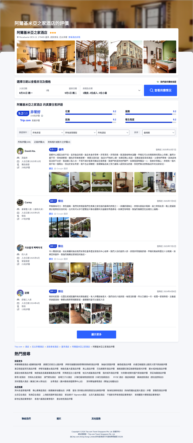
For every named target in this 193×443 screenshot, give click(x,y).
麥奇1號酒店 (20, 377)
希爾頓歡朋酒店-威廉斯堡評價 (28, 364)
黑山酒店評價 (89, 369)
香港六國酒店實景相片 (44, 399)
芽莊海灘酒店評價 (158, 373)
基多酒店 (65, 347)
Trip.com (18, 347)
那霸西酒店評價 (160, 390)
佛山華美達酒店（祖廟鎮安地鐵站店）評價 (51, 390)
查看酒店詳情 (74, 37)
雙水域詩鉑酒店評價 (158, 369)
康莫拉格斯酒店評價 (23, 373)
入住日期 (23, 88)
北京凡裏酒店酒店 (97, 395)
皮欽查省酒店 (52, 347)
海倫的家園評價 (108, 364)
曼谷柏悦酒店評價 (64, 399)
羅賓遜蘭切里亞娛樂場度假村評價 (132, 369)
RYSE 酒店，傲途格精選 (124, 377)
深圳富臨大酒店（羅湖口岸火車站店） (31, 381)
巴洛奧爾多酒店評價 (106, 369)
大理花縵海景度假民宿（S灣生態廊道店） (92, 377)
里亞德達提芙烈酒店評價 (25, 369)
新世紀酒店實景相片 (23, 399)
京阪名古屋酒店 (35, 377)
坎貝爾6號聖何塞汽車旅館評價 (134, 373)
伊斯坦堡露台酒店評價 (48, 369)
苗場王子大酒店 (65, 377)
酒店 (27, 347)
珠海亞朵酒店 (35, 395)
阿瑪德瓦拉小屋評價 (71, 373)
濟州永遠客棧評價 (22, 390)
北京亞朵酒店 (20, 395)
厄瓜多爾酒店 (38, 347)
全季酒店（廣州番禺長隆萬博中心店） (67, 381)
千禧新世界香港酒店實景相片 (120, 395)
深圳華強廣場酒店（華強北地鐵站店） (103, 381)
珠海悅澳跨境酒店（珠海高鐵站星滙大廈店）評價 (129, 390)
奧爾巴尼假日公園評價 (53, 364)
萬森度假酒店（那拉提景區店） (151, 377)
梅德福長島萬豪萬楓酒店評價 (47, 373)
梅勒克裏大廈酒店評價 (70, 369)
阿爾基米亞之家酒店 (81, 347)
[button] (174, 4)
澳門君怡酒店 (50, 377)
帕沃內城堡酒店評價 (91, 373)
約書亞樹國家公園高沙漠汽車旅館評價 (150, 364)
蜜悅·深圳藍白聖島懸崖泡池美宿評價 (88, 390)
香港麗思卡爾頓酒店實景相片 (148, 395)
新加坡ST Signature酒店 (75, 395)
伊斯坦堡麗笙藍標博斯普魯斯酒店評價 (82, 364)
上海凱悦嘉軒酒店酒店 (53, 395)
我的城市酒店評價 (111, 373)
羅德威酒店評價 (124, 364)
